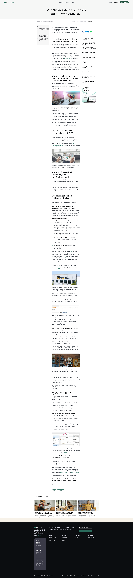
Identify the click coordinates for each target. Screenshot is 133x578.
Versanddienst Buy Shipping (67, 257)
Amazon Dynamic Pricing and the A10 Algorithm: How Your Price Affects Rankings (89, 61)
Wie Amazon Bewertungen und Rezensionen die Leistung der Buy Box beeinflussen (43, 32)
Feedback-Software (75, 472)
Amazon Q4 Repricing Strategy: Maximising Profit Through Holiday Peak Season (88, 66)
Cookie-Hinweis (72, 575)
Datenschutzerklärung (65, 575)
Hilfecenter (64, 540)
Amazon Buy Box (68, 58)
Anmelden (110, 2)
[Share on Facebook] (83, 32)
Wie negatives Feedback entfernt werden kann (43, 42)
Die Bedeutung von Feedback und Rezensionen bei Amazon (44, 29)
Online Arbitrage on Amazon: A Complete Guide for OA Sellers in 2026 (88, 52)
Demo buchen (116, 2)
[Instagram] (93, 537)
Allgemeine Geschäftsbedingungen (81, 575)
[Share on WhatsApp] (91, 32)
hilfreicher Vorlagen (64, 472)
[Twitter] (88, 537)
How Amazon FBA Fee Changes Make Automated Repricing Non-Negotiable (88, 81)
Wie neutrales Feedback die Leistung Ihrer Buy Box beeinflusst (43, 39)
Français (45, 575)
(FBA (71, 251)
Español (49, 575)
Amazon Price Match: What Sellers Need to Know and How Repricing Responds (88, 43)
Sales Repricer (52, 540)
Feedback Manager (56, 302)
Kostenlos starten (124, 2)
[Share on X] (86, 32)
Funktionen (61, 2)
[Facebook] (91, 537)
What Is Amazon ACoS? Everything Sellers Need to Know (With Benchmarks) (88, 38)
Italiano (52, 575)
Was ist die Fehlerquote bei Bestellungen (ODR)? (43, 36)
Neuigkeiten (64, 537)
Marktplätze (39, 21)
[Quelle (65, 452)
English (42, 575)
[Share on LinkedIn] (88, 32)
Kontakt (76, 537)
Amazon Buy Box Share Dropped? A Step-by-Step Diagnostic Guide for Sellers (89, 71)
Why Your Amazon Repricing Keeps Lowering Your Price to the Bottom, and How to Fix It (89, 76)
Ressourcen (67, 2)
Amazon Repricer (52, 537)
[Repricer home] (9, 2)
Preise (73, 2)
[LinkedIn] (89, 537)
